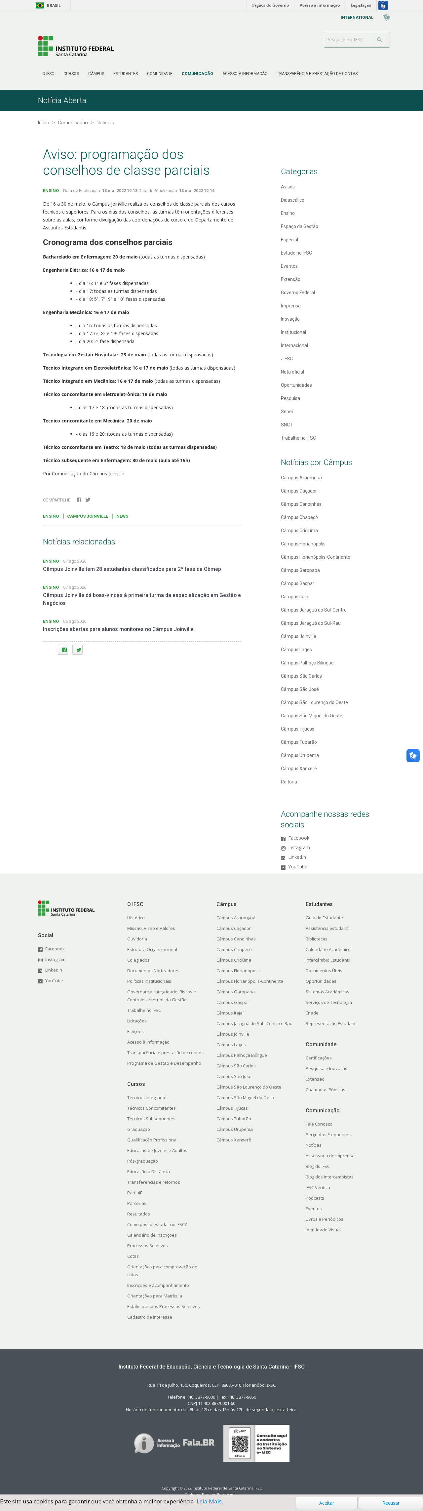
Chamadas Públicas (325, 1090)
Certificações (319, 1058)
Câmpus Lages (296, 649)
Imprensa (291, 305)
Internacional (294, 345)
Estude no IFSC (296, 253)
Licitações (137, 1021)
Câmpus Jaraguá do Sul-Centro (314, 610)
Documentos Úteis (324, 971)
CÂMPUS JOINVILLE (87, 516)
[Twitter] (77, 650)
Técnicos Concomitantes (151, 1108)
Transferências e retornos (153, 1182)
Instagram (299, 848)
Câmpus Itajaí (295, 596)
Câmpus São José (300, 689)
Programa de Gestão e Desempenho (164, 1063)
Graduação (138, 1129)
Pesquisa (290, 398)
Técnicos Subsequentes (151, 1119)
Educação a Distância (148, 1171)
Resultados (138, 1214)
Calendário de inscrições (152, 1235)
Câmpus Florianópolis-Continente (315, 557)
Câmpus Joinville (298, 636)
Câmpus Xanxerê (299, 768)
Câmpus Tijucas (297, 729)
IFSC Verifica (318, 1187)
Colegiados (138, 960)
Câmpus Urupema (300, 755)
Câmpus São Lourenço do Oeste (314, 702)
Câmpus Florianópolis (303, 543)
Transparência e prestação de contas (165, 1052)
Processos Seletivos (147, 1246)
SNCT (287, 424)
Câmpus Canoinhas (301, 504)
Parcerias (136, 1203)
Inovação (290, 319)
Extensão (290, 279)
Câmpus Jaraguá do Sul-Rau (311, 623)
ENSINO (51, 190)
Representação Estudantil (332, 1023)
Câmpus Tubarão (299, 742)
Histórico (136, 918)
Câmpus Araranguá (301, 477)
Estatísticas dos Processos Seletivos (163, 1306)
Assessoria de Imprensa (330, 1156)
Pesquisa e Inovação (327, 1068)
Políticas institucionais (149, 981)
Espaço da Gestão (299, 226)
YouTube (297, 867)
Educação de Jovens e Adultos (157, 1150)
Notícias (314, 1145)
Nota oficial (292, 372)
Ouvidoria (137, 939)
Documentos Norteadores (153, 971)
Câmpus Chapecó (299, 517)
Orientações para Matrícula (154, 1296)
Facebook (298, 838)
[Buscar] (379, 39)
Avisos (288, 186)
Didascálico (292, 200)
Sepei (287, 411)
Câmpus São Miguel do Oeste (311, 715)
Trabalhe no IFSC (298, 438)
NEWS (122, 516)
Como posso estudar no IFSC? (157, 1224)
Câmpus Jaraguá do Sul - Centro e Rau (254, 1023)
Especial (289, 239)
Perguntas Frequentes (328, 1134)
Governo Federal (298, 292)
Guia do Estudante (324, 918)
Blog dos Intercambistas (330, 1177)
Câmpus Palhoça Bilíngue (307, 662)
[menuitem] (48, 73)
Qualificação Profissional (152, 1140)
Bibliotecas (316, 939)
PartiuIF (134, 1193)
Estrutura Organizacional (152, 949)
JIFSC (287, 358)
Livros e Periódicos (324, 1219)
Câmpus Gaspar (297, 583)
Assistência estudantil (328, 928)
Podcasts (315, 1198)
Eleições (135, 1031)
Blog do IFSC (318, 1166)
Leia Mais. (210, 1501)
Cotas (133, 1256)
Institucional (293, 332)
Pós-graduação (142, 1161)
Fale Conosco (319, 1124)
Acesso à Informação (148, 1042)
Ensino (288, 213)
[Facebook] (63, 650)
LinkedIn (297, 857)
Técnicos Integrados (147, 1097)
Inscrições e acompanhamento (158, 1285)
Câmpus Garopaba (300, 570)
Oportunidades (296, 385)
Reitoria (289, 781)
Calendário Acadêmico (328, 949)
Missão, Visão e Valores (151, 928)
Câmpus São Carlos (301, 676)
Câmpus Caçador (299, 491)
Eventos (289, 266)
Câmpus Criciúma (299, 530)
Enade (312, 1013)
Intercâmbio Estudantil (328, 960)
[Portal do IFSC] (76, 46)
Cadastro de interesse (149, 1317)
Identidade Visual (323, 1230)
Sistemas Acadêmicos (327, 992)
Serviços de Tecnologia (329, 1002)
